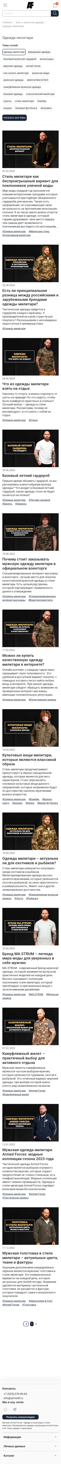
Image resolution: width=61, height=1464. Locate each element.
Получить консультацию (20, 1417)
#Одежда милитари (14, 231)
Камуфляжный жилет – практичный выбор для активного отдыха (23, 1058)
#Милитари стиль (39, 231)
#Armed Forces (37, 1090)
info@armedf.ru (13, 1398)
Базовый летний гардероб (26, 475)
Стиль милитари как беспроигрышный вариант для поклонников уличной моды (30, 181)
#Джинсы (20, 503)
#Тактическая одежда (15, 1197)
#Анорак (17, 803)
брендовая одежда (39, 51)
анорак (7, 108)
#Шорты (7, 503)
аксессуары (46, 59)
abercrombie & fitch (37, 79)
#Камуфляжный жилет (15, 1094)
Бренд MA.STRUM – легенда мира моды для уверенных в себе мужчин (28, 958)
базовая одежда (13, 94)
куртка (7, 101)
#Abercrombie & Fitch (40, 1301)
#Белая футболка (47, 803)
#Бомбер (34, 799)
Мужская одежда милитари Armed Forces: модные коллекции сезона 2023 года (28, 1154)
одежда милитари (14, 51)
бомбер (41, 101)
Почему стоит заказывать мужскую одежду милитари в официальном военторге (29, 563)
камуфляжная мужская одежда (22, 87)
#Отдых (33, 420)
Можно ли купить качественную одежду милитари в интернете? (23, 660)
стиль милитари (24, 101)
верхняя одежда (13, 66)
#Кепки (30, 803)
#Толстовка (29, 1304)
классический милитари (40, 94)
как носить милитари (16, 73)
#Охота (19, 898)
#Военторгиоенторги (40, 600)
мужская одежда (13, 79)
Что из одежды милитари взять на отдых (25, 386)
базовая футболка (26, 108)
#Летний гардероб (39, 500)
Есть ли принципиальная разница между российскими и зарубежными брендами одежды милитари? (30, 297)
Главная (7, 22)
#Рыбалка (32, 898)
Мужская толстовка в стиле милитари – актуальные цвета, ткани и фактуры (30, 1258)
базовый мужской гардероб (19, 59)
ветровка (46, 108)
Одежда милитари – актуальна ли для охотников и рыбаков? (30, 860)
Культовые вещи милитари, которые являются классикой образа (29, 759)
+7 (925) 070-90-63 (15, 1394)
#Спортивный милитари (16, 235)
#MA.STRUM (36, 994)
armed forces (33, 66)
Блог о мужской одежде (30, 22)
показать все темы (14, 117)
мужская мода (40, 73)
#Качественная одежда (42, 699)
